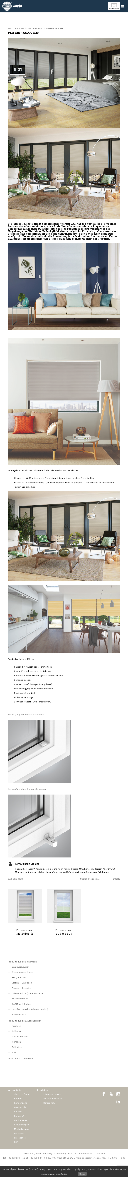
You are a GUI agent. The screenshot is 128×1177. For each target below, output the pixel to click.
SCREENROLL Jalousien (20, 1058)
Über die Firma (22, 1094)
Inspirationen (20, 1120)
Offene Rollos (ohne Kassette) (27, 993)
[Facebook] (103, 1094)
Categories (15, 879)
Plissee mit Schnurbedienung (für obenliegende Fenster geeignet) (48, 482)
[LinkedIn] (118, 1101)
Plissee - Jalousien (21, 988)
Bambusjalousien (20, 967)
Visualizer (19, 1133)
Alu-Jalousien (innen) (23, 972)
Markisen (16, 1042)
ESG (16, 1142)
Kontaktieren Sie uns (27, 863)
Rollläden (17, 1031)
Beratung (19, 1116)
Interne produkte (52, 1094)
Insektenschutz (19, 1014)
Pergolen (16, 1026)
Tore (14, 1052)
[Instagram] (118, 1094)
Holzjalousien (19, 977)
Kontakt (18, 1098)
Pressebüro (20, 1137)
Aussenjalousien (20, 1036)
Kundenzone (20, 1103)
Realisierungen (21, 1124)
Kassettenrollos (20, 998)
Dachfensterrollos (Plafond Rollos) (30, 1009)
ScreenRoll (49, 1103)
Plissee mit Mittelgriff (25, 931)
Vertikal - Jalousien (22, 982)
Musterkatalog (21, 1129)
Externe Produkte (52, 1098)
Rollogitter (17, 1047)
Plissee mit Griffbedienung (28, 478)
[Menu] (122, 6)
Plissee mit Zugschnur (64, 931)
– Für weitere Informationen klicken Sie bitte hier (68, 478)
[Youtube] (111, 1094)
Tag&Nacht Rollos (21, 1004)
